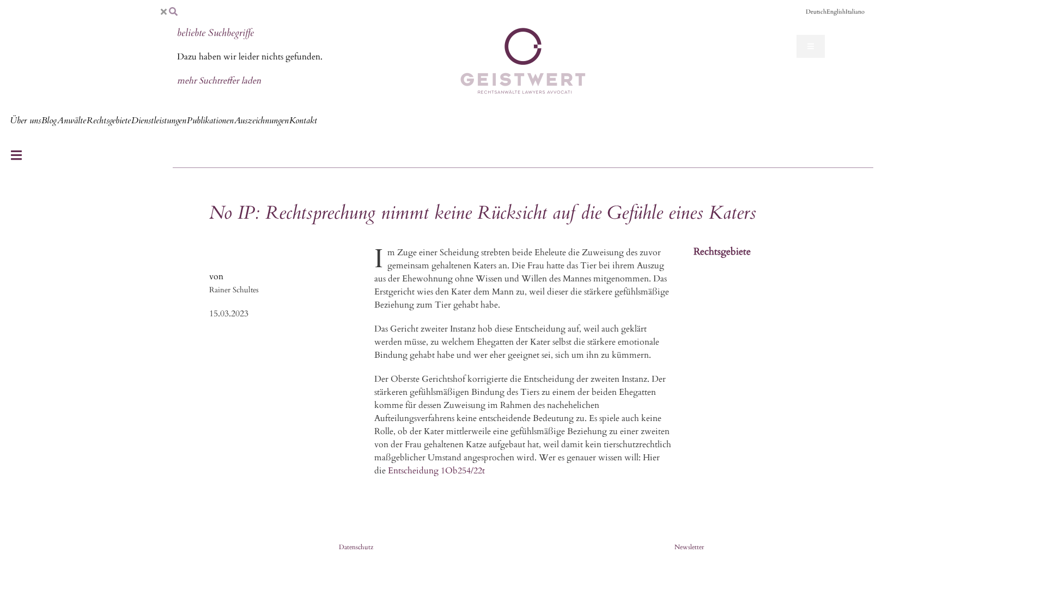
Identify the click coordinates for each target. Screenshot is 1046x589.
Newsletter (689, 547)
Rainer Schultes (234, 290)
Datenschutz (356, 547)
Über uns (25, 121)
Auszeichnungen (261, 121)
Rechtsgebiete (109, 121)
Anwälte (71, 121)
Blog (49, 121)
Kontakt (303, 121)
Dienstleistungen (158, 121)
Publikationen (210, 121)
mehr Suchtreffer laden (219, 81)
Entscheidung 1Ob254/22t (436, 471)
